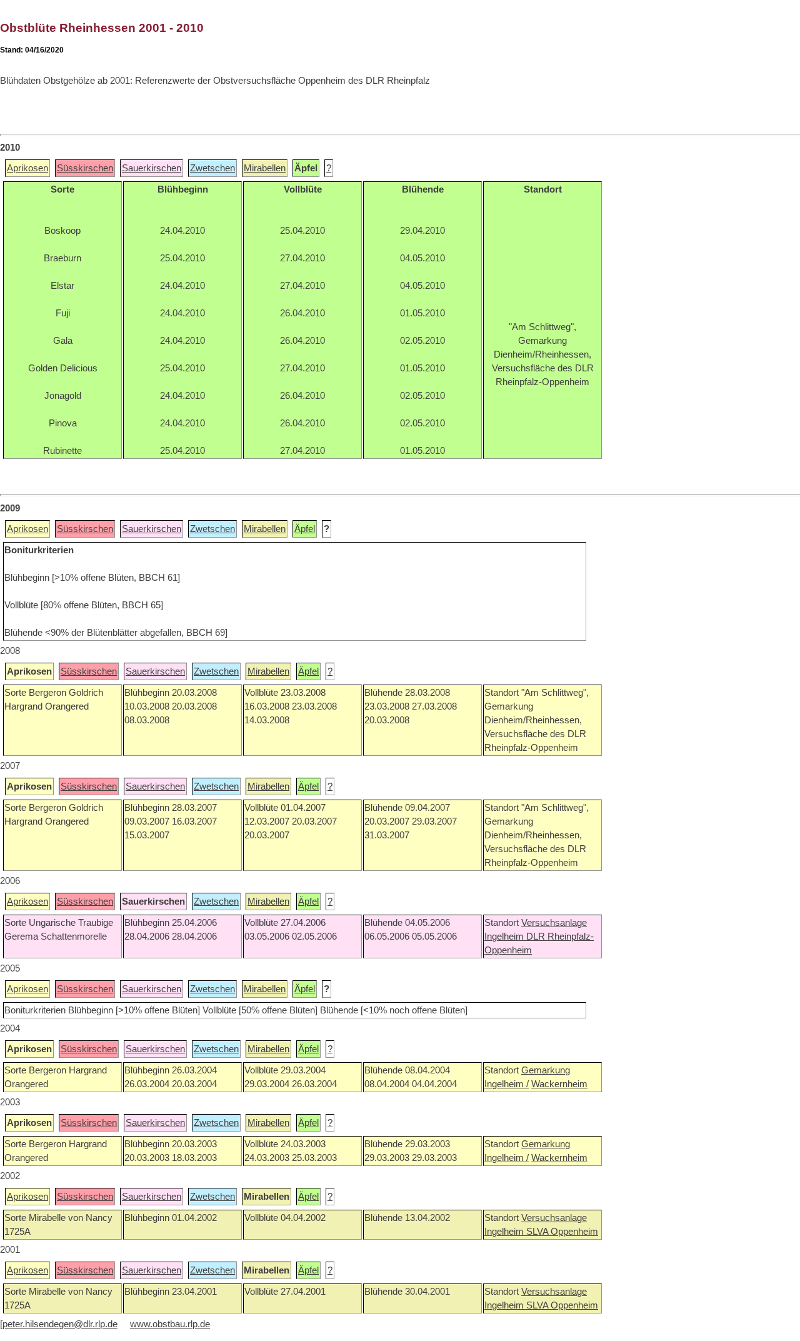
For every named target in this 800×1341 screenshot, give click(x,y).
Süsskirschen (85, 168)
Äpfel (304, 529)
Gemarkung (545, 1070)
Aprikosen (27, 168)
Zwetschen (212, 168)
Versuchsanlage (554, 923)
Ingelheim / (506, 1084)
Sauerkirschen (151, 168)
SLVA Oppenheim (562, 1232)
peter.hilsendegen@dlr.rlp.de (60, 1324)
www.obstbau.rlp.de (170, 1324)
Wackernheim (559, 1084)
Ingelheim (505, 937)
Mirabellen (265, 168)
